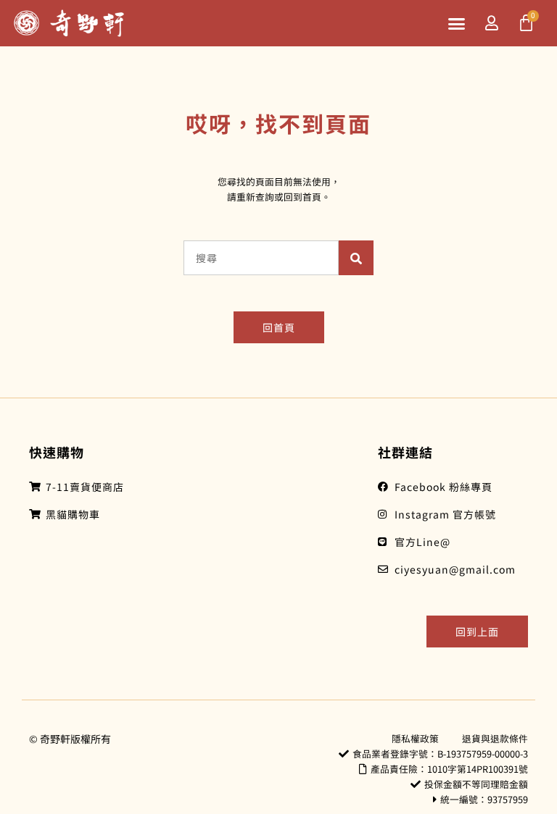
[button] (457, 23)
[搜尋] (356, 257)
